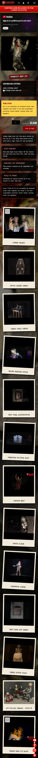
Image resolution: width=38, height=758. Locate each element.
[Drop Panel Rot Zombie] (19, 611)
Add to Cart (29, 128)
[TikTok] (34, 755)
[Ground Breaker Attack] (19, 353)
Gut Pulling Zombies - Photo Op (19, 708)
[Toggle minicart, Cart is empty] (28, 2)
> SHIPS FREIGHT (9, 149)
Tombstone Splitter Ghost (18, 458)
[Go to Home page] (8, 3)
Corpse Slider (18, 544)
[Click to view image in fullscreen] (19, 53)
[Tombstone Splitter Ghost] (19, 439)
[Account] (23, 2)
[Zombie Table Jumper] (19, 310)
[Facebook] (34, 745)
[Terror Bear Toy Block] (19, 732)
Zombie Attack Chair (18, 672)
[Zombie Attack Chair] (19, 654)
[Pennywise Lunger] (19, 568)
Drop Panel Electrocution (19, 415)
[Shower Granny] (19, 224)
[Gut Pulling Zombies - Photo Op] (19, 693)
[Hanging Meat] (19, 482)
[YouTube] (34, 740)
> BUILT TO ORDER (10, 175)
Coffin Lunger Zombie (19, 286)
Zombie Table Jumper (19, 329)
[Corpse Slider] (19, 525)
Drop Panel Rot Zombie (18, 630)
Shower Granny (19, 243)
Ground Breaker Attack (18, 371)
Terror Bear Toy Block (18, 751)
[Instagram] (34, 750)
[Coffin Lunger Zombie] (19, 267)
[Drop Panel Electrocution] (19, 396)
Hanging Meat (19, 501)
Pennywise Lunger (18, 586)
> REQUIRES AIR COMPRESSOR (14, 163)
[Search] (19, 2)
